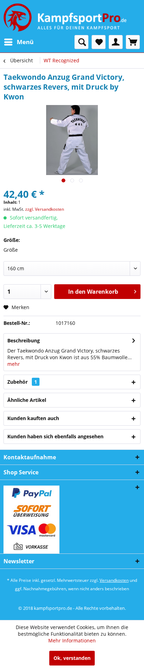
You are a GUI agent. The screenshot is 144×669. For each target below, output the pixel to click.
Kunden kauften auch (33, 418)
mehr (13, 364)
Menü (25, 42)
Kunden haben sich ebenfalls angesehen (55, 436)
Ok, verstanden (72, 658)
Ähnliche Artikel (26, 400)
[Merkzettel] (99, 42)
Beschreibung (23, 340)
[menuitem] (18, 42)
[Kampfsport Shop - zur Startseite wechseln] (65, 18)
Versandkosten (114, 580)
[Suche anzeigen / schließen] (81, 42)
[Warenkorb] (133, 42)
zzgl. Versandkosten (44, 209)
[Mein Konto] (116, 42)
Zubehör (22, 381)
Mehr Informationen (72, 640)
